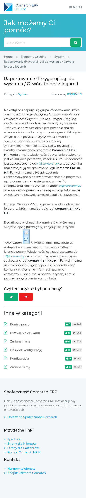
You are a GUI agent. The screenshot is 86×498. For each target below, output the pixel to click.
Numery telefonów (21, 468)
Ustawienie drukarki (25, 333)
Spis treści (14, 439)
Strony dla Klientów (21, 443)
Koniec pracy (19, 324)
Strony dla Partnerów (23, 448)
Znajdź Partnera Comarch (26, 473)
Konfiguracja (19, 358)
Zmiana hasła (20, 341)
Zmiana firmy (20, 367)
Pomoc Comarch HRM (23, 452)
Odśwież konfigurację (26, 350)
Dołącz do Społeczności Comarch (32, 417)
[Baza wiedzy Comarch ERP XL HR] (21, 7)
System (23, 94)
